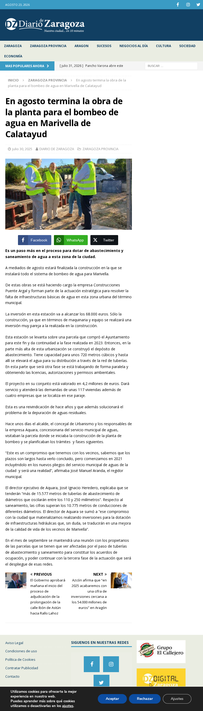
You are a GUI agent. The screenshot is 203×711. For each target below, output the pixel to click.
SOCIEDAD (187, 46)
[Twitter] (198, 4)
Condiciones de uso (21, 651)
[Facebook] (177, 4)
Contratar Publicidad (21, 668)
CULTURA (163, 46)
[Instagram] (188, 4)
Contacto (12, 676)
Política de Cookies (20, 659)
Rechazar (145, 698)
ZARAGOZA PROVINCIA (48, 46)
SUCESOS (104, 46)
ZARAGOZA (13, 46)
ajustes (67, 706)
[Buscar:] (171, 65)
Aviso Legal (14, 642)
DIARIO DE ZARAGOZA (56, 148)
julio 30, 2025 (22, 148)
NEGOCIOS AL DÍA (133, 46)
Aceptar (112, 698)
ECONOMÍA (13, 56)
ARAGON (82, 46)
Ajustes (177, 698)
